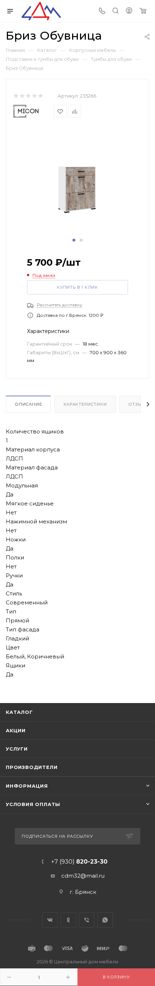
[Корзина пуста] (143, 11)
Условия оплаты (33, 804)
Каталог (19, 712)
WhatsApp (105, 920)
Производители (31, 767)
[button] (74, 240)
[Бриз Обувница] (77, 180)
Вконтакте (50, 920)
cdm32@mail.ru (83, 875)
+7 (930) (79, 862)
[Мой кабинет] (129, 11)
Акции (16, 730)
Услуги (17, 749)
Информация (27, 786)
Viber (86, 920)
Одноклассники (68, 920)
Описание (28, 404)
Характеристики (85, 404)
